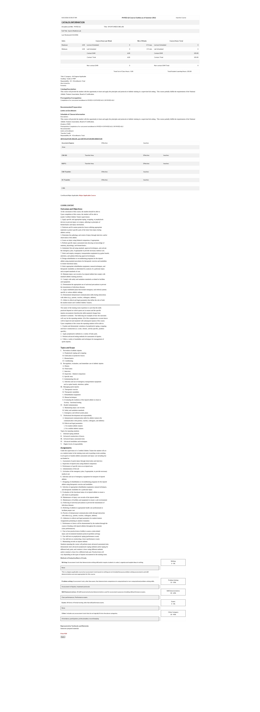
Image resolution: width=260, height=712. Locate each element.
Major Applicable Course (87, 195)
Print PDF (64, 633)
